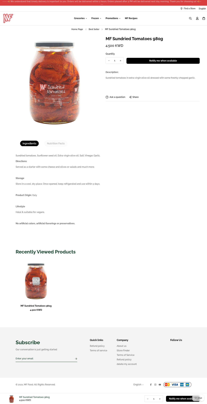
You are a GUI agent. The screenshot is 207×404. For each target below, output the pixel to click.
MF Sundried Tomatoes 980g (36, 305)
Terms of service (98, 350)
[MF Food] (8, 18)
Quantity (110, 53)
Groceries (79, 18)
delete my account (127, 364)
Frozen (95, 18)
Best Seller (94, 29)
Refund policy (97, 346)
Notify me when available (163, 60)
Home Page (77, 29)
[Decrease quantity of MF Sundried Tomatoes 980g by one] (109, 60)
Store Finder (123, 350)
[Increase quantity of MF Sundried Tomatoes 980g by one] (120, 60)
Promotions (112, 18)
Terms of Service (125, 355)
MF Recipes (131, 18)
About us (121, 346)
